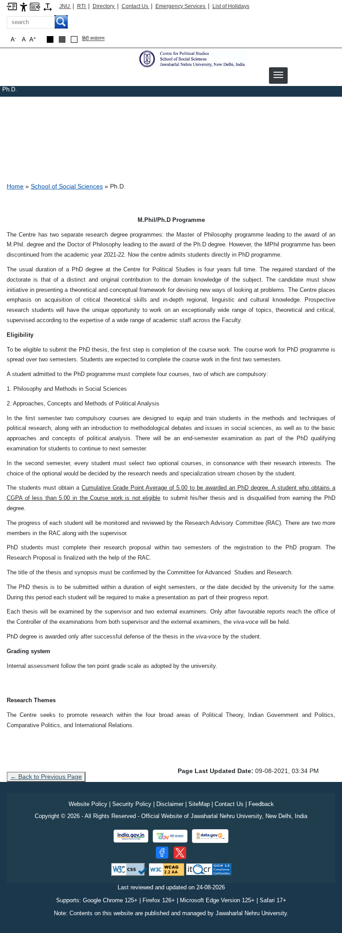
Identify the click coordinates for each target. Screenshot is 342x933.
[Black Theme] (50, 39)
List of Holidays (230, 6)
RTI (82, 6)
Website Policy (88, 804)
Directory (104, 6)
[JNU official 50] (180, 853)
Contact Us (136, 6)
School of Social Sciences (67, 186)
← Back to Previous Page (46, 776)
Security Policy (131, 804)
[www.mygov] (170, 836)
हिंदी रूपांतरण (93, 38)
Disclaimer (169, 804)
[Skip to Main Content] (12, 6)
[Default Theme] (74, 39)
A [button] (32, 39)
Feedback (261, 804)
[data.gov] (210, 836)
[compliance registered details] (208, 869)
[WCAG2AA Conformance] (166, 869)
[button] (278, 75)
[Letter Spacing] (47, 6)
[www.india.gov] (131, 836)
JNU (65, 6)
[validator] (129, 869)
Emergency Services (181, 6)
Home (15, 186)
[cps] (192, 58)
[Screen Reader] (35, 6)
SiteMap (199, 804)
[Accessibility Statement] (23, 6)
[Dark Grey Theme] (62, 39)
